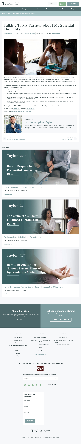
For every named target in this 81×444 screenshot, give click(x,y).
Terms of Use (38, 437)
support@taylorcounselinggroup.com (21, 111)
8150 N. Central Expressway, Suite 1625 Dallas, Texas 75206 (63, 343)
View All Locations (40, 354)
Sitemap (23, 437)
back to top (52, 384)
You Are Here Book (18, 348)
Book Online (73, 4)
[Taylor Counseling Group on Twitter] (29, 385)
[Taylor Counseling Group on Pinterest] (40, 385)
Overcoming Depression (67, 139)
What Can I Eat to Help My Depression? (16, 139)
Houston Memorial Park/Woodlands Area (40, 341)
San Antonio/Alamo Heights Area (40, 344)
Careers (18, 353)
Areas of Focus (18, 340)
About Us (17, 350)
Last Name (26, 412)
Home (3, 13)
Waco (40, 347)
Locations (20, 319)
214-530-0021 (30, 108)
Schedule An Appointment (59, 319)
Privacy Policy (30, 437)
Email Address (27, 401)
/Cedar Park (40, 351)
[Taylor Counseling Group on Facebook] (33, 385)
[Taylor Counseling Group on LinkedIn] (25, 385)
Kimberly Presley (9, 33)
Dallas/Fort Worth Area (40, 337)
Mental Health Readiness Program (18, 345)
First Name (26, 406)
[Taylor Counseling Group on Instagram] (36, 385)
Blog (9, 13)
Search (55, 3)
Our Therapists (18, 337)
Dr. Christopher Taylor (28, 33)
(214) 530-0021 (63, 337)
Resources (17, 343)
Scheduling (16, 108)
